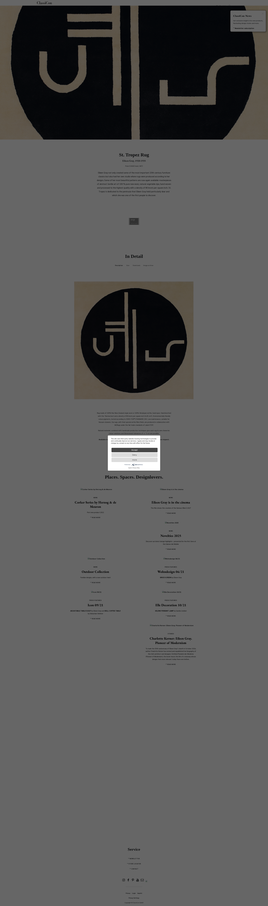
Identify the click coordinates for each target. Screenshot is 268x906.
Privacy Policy (136, 467)
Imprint (130, 467)
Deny (134, 455)
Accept (134, 450)
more (134, 460)
